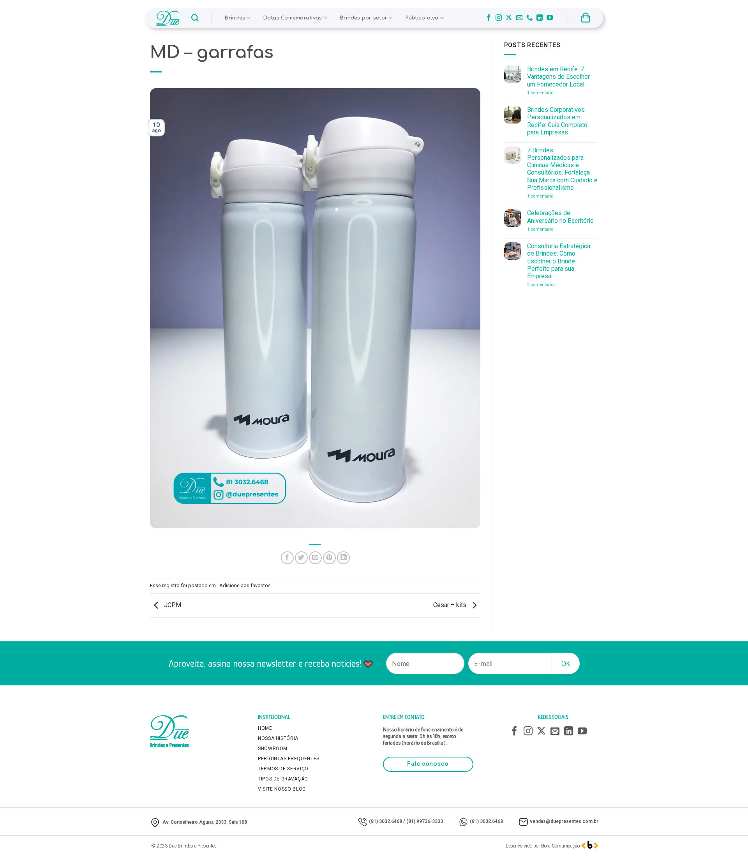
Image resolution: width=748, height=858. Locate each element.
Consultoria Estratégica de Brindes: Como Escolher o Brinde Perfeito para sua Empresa (558, 261)
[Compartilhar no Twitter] (301, 557)
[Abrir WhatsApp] (728, 838)
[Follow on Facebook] (488, 17)
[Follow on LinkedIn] (539, 17)
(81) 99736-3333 (424, 821)
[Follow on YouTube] (550, 17)
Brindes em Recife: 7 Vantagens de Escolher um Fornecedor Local (558, 76)
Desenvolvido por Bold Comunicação (543, 846)
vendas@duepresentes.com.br (564, 821)
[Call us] (529, 17)
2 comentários (552, 284)
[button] (195, 18)
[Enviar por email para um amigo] (315, 557)
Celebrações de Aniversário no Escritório (560, 216)
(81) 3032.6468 (385, 821)
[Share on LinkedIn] (343, 557)
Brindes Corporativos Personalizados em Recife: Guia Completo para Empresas (557, 121)
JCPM (171, 605)
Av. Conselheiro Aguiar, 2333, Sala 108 (204, 822)
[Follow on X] (509, 17)
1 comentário (551, 92)
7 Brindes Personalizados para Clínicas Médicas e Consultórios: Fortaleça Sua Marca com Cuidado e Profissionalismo (562, 169)
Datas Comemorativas (292, 18)
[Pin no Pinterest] (329, 557)
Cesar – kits (450, 605)
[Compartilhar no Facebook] (287, 557)
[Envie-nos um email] (519, 17)
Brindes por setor (363, 18)
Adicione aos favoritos (245, 585)
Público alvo (422, 18)
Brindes (235, 18)
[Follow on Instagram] (499, 17)
